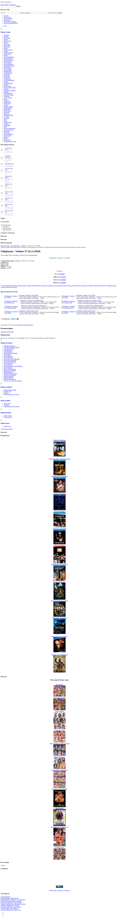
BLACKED (7, 38)
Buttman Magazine (9, 376)
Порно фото (7, 403)
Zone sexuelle (7, 135)
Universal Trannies (9, 95)
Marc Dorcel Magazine (10, 379)
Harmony (6, 84)
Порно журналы (6, 343)
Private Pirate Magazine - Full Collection (11, 902)
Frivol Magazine (8, 367)
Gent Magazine (8, 350)
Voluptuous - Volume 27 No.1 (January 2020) (89, 300)
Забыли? (27, 13)
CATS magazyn (8, 364)
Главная (6, 15)
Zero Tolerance (8, 63)
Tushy (5, 119)
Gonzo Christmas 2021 (9, 163)
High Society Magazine (10, 370)
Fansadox (6, 393)
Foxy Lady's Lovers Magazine (12, 359)
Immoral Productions (9, 65)
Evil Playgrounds (8, 52)
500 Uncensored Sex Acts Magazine (13, 366)
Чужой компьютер (52, 13)
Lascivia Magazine (5, 896)
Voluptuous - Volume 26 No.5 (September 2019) (90, 305)
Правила (6, 4)
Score (5, 127)
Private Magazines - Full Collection (10, 898)
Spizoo (5, 138)
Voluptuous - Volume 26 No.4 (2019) (28, 311)
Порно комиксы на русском (11, 394)
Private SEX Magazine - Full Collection (11, 907)
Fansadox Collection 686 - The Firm (10, 905)
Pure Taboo (7, 132)
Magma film (7, 109)
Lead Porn (6, 131)
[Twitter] (14, 319)
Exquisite (6, 92)
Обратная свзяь (8, 18)
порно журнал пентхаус (100, 285)
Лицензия (12, 4)
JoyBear (6, 81)
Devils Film (7, 76)
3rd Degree (7, 74)
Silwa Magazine (8, 351)
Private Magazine (8, 357)
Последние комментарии (11, 23)
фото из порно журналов (60, 285)
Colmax (6, 105)
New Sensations (8, 58)
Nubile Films (7, 140)
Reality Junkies (8, 68)
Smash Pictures (8, 61)
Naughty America (8, 106)
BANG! (6, 39)
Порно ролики (6, 412)
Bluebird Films (7, 71)
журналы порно (8, 285)
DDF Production (8, 93)
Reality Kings (7, 111)
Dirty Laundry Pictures (10, 87)
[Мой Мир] (18, 319)
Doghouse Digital (8, 115)
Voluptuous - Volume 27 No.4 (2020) (85, 295)
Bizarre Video (7, 41)
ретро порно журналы (47, 285)
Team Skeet (7, 77)
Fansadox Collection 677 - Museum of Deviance (13, 904)
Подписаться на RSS (6, 429)
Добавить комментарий (7, 331)
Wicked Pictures (8, 108)
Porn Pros (6, 100)
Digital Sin (6, 96)
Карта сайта (7, 20)
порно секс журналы (87, 285)
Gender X (6, 124)
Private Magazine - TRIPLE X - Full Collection (13, 899)
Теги (5, 26)
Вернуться (30, 325)
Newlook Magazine (9, 348)
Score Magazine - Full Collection (9, 908)
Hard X (6, 55)
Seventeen (6, 118)
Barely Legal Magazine (10, 369)
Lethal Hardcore (8, 73)
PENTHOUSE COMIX (10, 390)
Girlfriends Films (8, 83)
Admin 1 (7, 255)
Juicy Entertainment (9, 57)
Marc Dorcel (7, 45)
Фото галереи (5, 400)
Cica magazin (7, 354)
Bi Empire (6, 35)
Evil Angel (6, 44)
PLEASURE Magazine (10, 362)
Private (5, 48)
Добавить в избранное (10, 21)
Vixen (5, 121)
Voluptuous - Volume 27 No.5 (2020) (28, 295)
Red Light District (8, 64)
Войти (60, 13)
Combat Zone (7, 79)
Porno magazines (32, 255)
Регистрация (7, 17)
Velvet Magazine (8, 356)
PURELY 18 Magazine (10, 375)
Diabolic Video (8, 122)
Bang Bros (6, 112)
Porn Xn (6, 89)
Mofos (5, 99)
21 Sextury (6, 116)
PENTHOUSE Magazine (10, 373)
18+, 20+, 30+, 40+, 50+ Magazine (13, 381)
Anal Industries (8, 70)
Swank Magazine (8, 363)
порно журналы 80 (11, 287)
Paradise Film (7, 102)
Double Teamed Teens (9, 128)
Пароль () (25, 13)
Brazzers (6, 36)
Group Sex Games (8, 129)
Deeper (6, 42)
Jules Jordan (7, 46)
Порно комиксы (6, 387)
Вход (2, 4)
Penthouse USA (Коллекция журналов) (11, 901)
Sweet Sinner (7, 54)
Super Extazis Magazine (10, 360)
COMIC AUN (7, 391)
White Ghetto (7, 103)
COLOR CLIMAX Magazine (11, 347)
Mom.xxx (6, 137)
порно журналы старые (74, 285)
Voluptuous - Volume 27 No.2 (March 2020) (31, 300)
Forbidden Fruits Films (10, 90)
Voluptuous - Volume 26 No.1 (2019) (85, 311)
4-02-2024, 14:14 (17, 255)
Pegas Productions (8, 134)
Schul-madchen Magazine (10, 353)
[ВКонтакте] (12, 319)
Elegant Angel (7, 86)
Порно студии (5, 32)
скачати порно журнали (33, 285)
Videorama (6, 113)
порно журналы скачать (19, 285)
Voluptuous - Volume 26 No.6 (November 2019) (33, 305)
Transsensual (7, 125)
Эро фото (6, 405)
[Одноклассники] (16, 319)
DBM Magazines (8, 372)
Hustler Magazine (8, 378)
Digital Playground (9, 60)
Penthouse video (8, 49)
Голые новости (8, 417)
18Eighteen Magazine (9, 346)
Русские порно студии (10, 141)
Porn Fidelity (7, 67)
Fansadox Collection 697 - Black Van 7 (11, 910)
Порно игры (5, 423)
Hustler (6, 51)
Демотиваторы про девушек (11, 406)
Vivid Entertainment (9, 80)
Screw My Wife (8, 97)
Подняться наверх (22, 325)
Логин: (3, 13)
